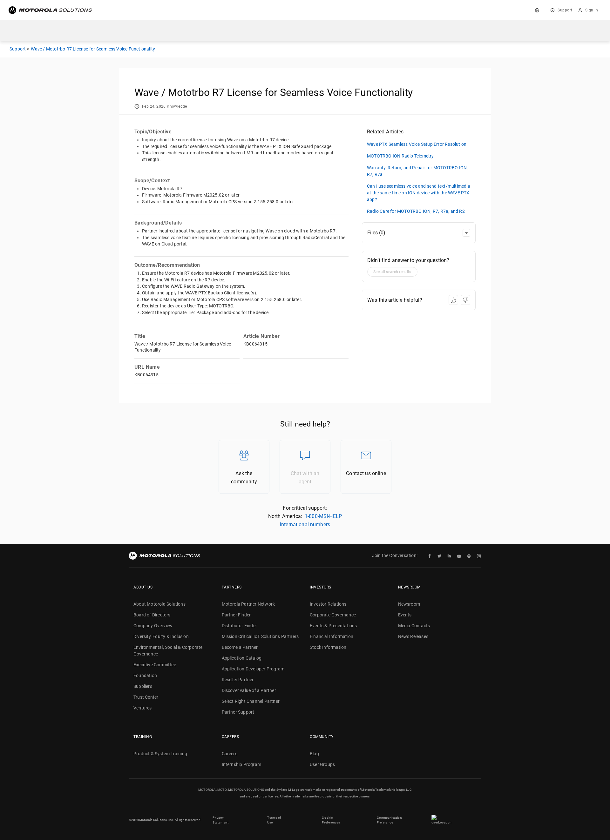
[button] (466, 233)
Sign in (591, 10)
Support (565, 10)
